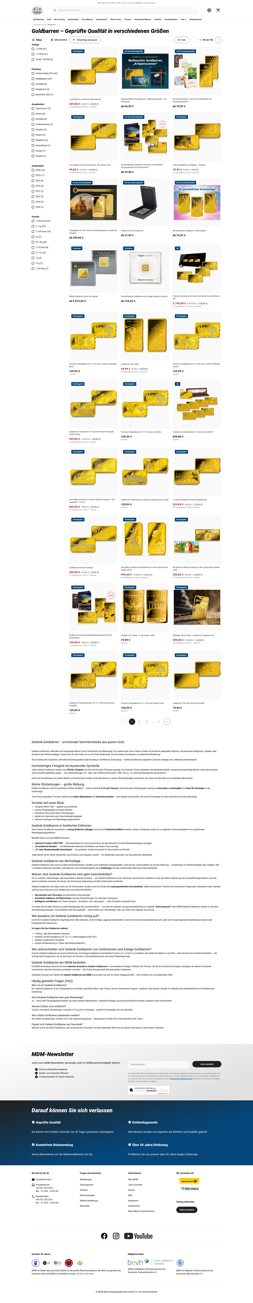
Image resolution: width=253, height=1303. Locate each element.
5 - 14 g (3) (41, 252)
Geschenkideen (170, 19)
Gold (49, 19)
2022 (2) (39, 196)
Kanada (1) (41, 156)
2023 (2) (39, 202)
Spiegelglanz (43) (44, 78)
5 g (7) (39, 237)
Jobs (124, 3)
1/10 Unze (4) (42, 247)
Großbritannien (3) (44, 124)
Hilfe (119, 3)
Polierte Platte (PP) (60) (46, 73)
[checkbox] (33, 48)
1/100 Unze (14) (43, 231)
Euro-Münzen (87, 19)
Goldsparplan (149, 3)
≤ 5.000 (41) (41, 49)
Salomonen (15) (43, 108)
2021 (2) (39, 191)
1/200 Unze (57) (43, 221)
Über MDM (111, 3)
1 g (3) (39, 258)
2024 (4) (39, 180)
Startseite (37, 25)
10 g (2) (39, 263)
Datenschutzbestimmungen (181, 1079)
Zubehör (157, 19)
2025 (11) (40, 175)
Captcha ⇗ (162, 1093)
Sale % (183, 19)
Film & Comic (115, 19)
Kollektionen (38, 19)
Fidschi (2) (40, 135)
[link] (37, 10)
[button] (54, 10)
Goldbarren (52, 25)
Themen (127, 19)
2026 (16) (40, 170)
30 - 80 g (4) (41, 242)
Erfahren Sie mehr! (85, 1273)
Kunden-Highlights (135, 3)
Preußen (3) (41, 129)
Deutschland (73, 19)
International (101, 19)
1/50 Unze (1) (42, 268)
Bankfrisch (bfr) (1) (44, 94)
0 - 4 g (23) (41, 226)
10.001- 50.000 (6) (44, 59)
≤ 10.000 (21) (42, 54)
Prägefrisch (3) (42, 89)
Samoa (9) (40, 113)
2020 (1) (39, 207)
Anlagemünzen (195, 19)
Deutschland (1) (43, 145)
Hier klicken (151, 1091)
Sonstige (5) (41, 84)
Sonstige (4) (41, 119)
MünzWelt (102, 3)
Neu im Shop (59, 19)
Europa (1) (40, 150)
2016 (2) (39, 186)
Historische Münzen (142, 19)
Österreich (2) (42, 140)
